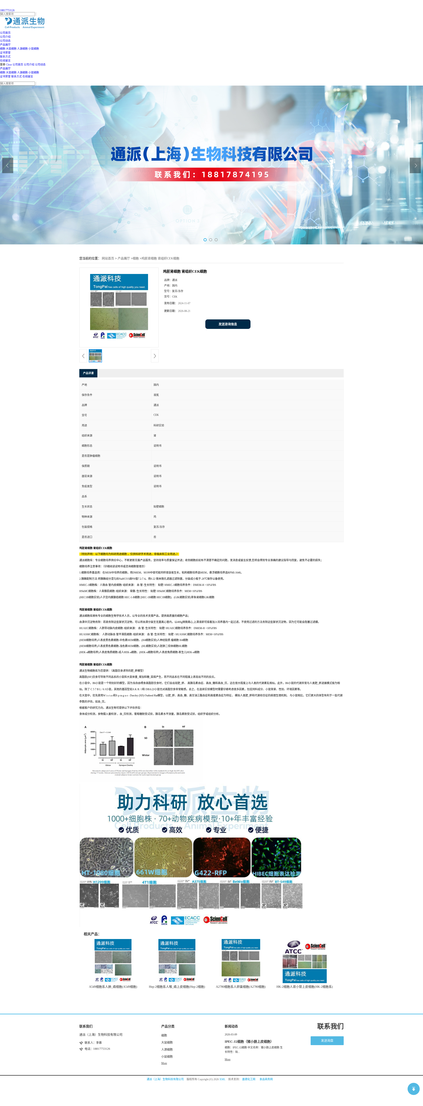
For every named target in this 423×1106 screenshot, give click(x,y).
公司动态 (40, 64)
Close (9, 64)
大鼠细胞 (11, 48)
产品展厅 (5, 68)
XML (222, 1079)
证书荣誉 (5, 76)
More (164, 1063)
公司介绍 (29, 64)
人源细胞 (22, 48)
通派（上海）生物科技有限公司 (165, 1079)
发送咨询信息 (228, 324)
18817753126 (7, 10)
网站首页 (108, 258)
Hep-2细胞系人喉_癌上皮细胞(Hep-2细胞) (177, 986)
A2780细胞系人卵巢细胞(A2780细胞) (241, 986)
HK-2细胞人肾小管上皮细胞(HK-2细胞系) (304, 986)
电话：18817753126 (97, 1048)
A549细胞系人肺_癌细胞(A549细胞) (113, 986)
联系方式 (16, 76)
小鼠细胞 (33, 48)
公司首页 (18, 64)
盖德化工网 (248, 1079)
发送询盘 (327, 1040)
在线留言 (27, 76)
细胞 (2, 48)
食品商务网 (266, 1079)
